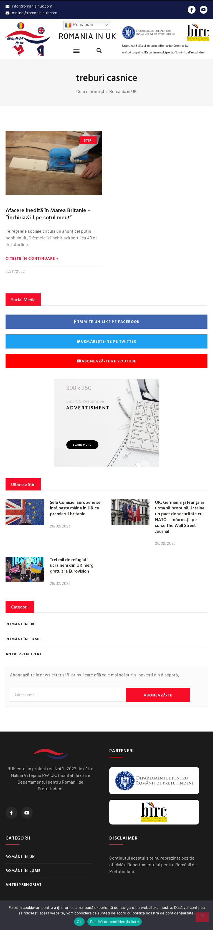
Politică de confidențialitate (114, 921)
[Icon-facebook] (192, 10)
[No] (202, 917)
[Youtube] (203, 10)
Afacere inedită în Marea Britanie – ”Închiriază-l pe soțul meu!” (48, 213)
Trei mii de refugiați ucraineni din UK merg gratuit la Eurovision (71, 565)
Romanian (82, 24)
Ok (79, 921)
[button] (76, 51)
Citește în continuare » (32, 258)
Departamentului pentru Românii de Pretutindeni (174, 52)
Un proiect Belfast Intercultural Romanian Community (155, 45)
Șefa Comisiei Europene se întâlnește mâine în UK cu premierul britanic (75, 508)
